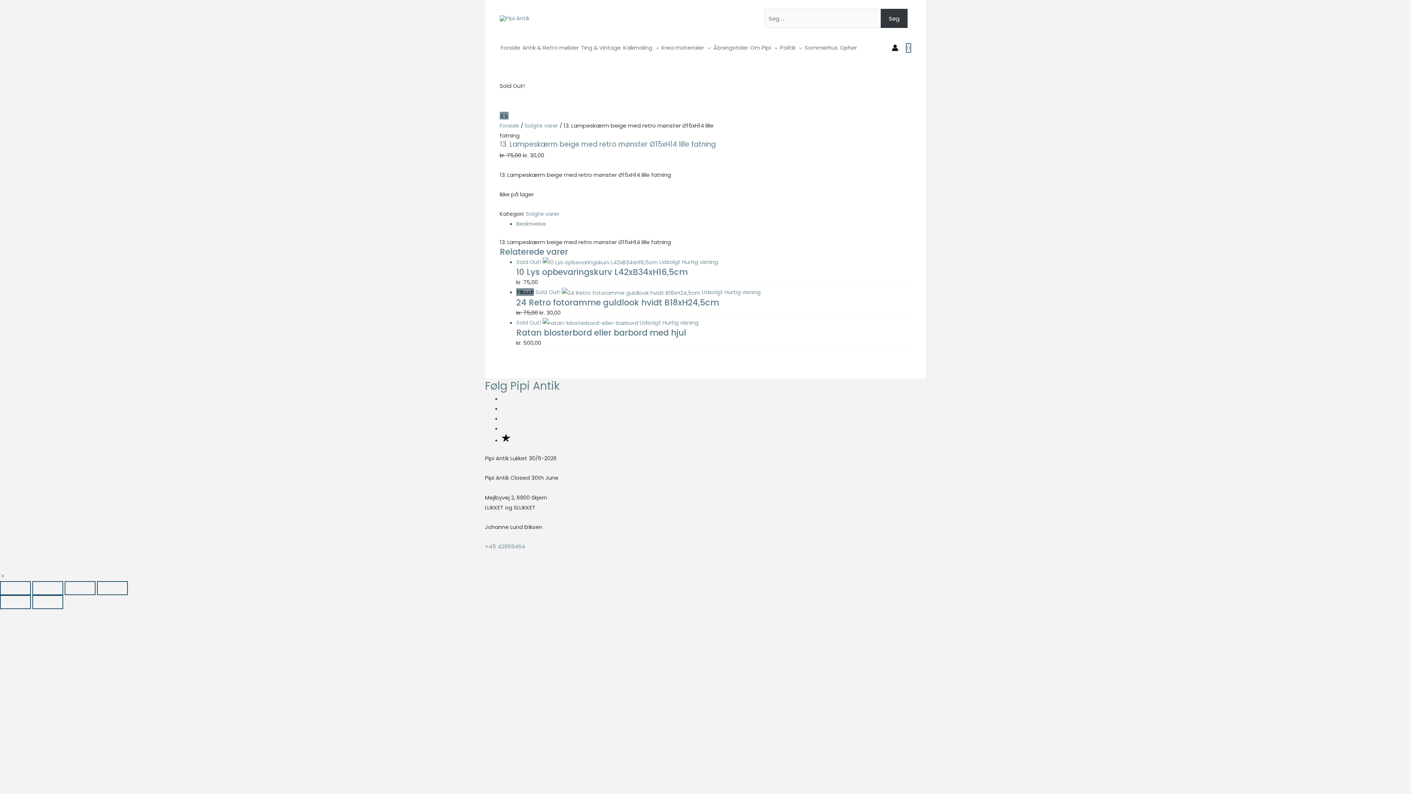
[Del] (80, 588)
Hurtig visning (700, 262)
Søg (894, 18)
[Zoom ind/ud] (15, 588)
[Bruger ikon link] (895, 47)
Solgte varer (541, 125)
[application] (655, 47)
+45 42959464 (505, 546)
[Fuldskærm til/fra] (47, 588)
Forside (509, 125)
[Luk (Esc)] (112, 588)
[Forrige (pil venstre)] (15, 602)
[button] (3, 576)
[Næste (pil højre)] (47, 602)
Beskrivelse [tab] (531, 224)
